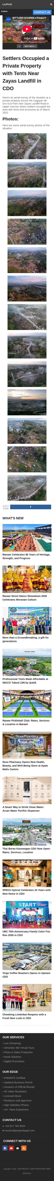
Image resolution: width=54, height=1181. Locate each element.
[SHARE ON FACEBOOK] (30, 507)
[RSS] (23, 1148)
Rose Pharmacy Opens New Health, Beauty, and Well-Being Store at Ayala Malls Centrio (25, 766)
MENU (5, 11)
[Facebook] (5, 1148)
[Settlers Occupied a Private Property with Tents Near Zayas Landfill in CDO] (27, 538)
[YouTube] (11, 1148)
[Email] (17, 1148)
